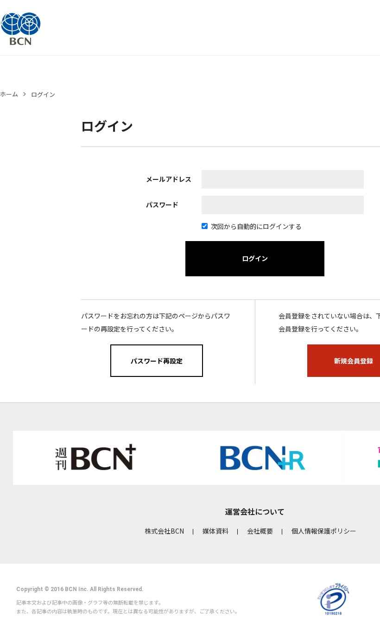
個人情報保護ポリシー (323, 530)
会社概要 (260, 530)
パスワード (162, 204)
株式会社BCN (164, 530)
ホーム (9, 93)
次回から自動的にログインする (256, 226)
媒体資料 (215, 530)
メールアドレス (168, 179)
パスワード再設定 (157, 360)
